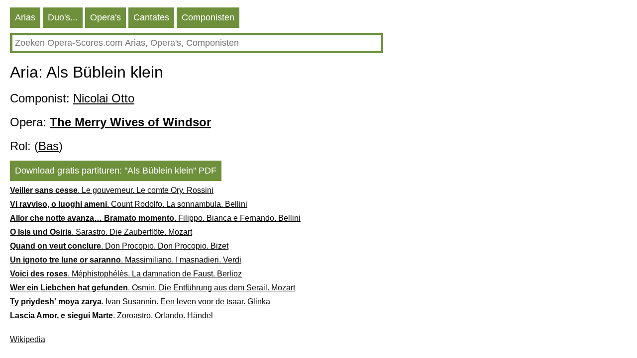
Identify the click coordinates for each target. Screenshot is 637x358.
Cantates (151, 17)
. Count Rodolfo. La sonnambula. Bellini (128, 204)
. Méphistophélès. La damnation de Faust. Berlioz (126, 273)
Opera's (105, 17)
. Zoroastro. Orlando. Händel (111, 315)
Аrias (25, 17)
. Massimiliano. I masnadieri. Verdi (125, 260)
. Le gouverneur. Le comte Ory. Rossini (111, 190)
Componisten (208, 17)
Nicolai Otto (103, 98)
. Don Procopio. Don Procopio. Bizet (119, 246)
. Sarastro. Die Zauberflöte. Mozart (101, 232)
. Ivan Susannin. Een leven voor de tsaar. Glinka (140, 301)
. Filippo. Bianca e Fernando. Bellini (155, 218)
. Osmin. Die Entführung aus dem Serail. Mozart (152, 287)
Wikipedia (27, 339)
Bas (48, 146)
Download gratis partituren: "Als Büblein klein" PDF (115, 171)
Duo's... (63, 17)
